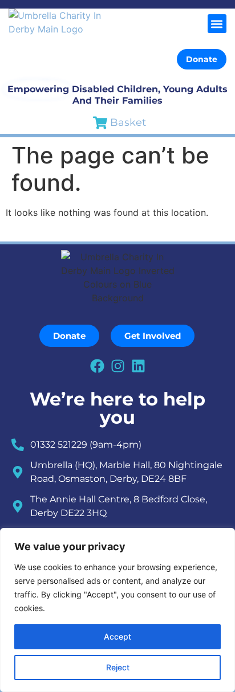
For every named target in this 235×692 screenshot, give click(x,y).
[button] (217, 23)
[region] (117, 610)
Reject (117, 667)
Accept (117, 636)
